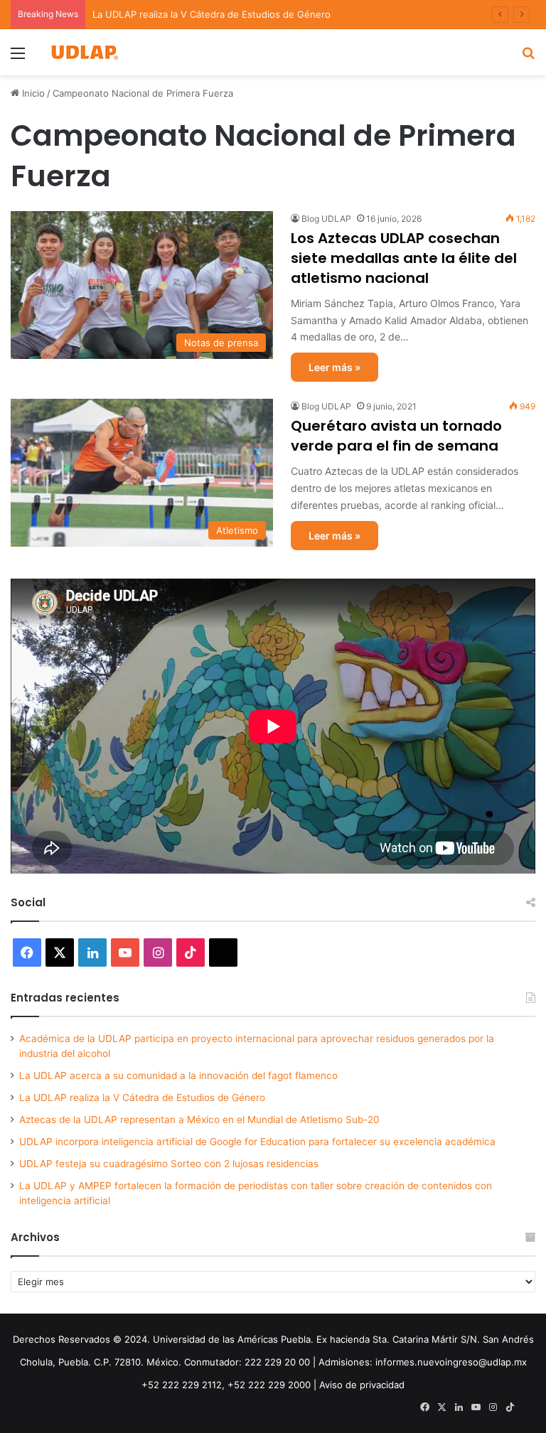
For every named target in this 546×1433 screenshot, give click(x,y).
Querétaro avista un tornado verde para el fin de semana (396, 436)
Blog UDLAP (326, 218)
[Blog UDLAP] (83, 52)
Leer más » (334, 367)
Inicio (32, 93)
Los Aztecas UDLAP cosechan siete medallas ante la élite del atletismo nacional (404, 258)
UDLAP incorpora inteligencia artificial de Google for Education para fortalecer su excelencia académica (257, 1141)
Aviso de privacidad (362, 1384)
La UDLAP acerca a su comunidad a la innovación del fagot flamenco (178, 1075)
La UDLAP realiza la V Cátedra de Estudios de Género (142, 1097)
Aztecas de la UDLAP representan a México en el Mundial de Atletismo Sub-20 (199, 1119)
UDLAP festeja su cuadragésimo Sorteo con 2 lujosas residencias (168, 1163)
